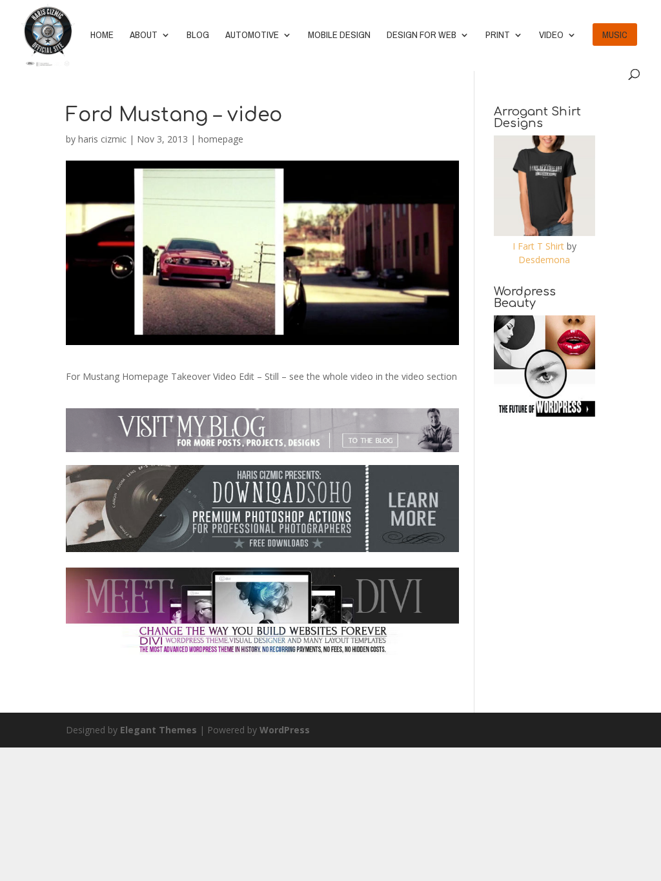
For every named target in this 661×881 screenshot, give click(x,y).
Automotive (252, 35)
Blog (198, 35)
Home (102, 35)
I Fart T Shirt (538, 246)
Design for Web (421, 35)
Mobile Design (339, 35)
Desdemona (544, 259)
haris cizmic (102, 139)
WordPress (284, 730)
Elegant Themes (158, 730)
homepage (220, 139)
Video (551, 35)
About (144, 35)
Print (497, 35)
